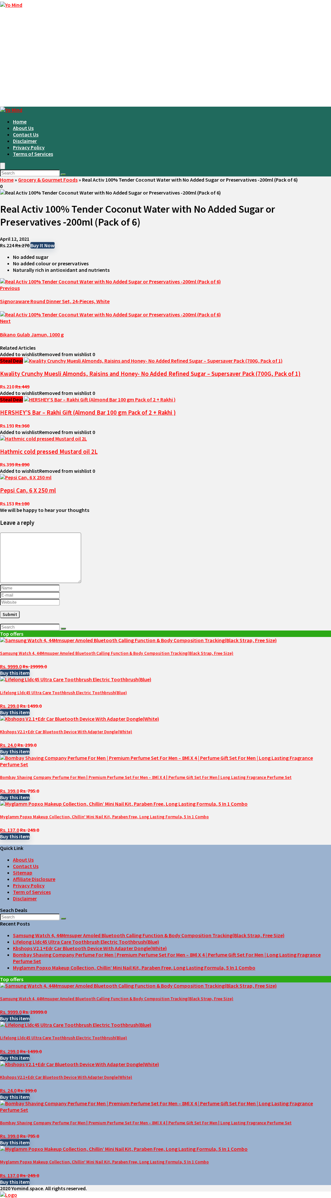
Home (20, 121)
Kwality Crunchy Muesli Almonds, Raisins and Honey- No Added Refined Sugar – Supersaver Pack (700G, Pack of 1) (150, 373)
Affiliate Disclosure (34, 879)
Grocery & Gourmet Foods (48, 179)
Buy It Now (42, 245)
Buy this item (15, 673)
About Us (23, 128)
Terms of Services (33, 154)
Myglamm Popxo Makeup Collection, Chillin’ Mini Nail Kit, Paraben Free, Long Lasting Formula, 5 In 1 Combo (104, 817)
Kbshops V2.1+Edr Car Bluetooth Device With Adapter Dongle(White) (66, 732)
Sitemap (22, 872)
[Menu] (2, 166)
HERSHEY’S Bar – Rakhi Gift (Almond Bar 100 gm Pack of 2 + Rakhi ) (88, 412)
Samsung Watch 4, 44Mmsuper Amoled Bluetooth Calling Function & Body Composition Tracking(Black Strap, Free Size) (116, 653)
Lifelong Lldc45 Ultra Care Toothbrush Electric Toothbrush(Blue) (63, 692)
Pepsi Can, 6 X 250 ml (28, 490)
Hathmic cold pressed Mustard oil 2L (49, 451)
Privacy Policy (29, 147)
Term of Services (32, 892)
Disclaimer (25, 141)
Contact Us (25, 134)
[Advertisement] (165, 58)
